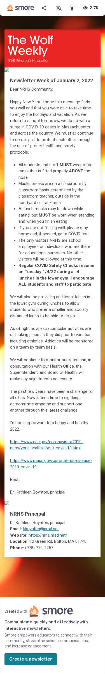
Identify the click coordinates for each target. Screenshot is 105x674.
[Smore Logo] (21, 7)
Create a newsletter (30, 659)
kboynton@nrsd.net (41, 528)
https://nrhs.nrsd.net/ (48, 535)
